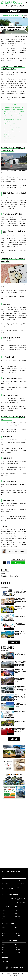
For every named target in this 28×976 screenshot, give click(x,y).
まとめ (4, 141)
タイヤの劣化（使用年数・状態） (12, 127)
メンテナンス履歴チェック (11, 129)
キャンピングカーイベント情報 (20, 899)
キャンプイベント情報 (20, 902)
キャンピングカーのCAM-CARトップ (9, 15)
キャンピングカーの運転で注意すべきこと (12, 131)
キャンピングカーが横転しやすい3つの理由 (12, 109)
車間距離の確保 (8, 135)
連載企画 (17, 887)
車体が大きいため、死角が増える (12, 113)
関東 (3, 919)
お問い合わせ (24, 973)
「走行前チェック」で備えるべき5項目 (11, 119)
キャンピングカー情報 (7, 888)
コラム (6, 5)
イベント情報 (14, 5)
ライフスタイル (18, 880)
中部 (16, 911)
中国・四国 (17, 916)
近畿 (16, 913)
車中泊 (4, 886)
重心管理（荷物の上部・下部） (12, 123)
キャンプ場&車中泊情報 (7, 6)
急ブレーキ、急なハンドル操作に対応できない (15, 116)
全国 (3, 911)
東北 (3, 916)
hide (15, 104)
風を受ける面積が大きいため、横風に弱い (14, 111)
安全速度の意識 (8, 133)
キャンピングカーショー (20, 883)
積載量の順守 (7, 121)
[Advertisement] (14, 817)
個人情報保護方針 (16, 973)
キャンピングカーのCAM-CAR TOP (11, 871)
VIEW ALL (14, 642)
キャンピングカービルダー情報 (20, 6)
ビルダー (17, 890)
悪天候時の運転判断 (9, 139)
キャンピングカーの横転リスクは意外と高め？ (13, 107)
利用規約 (9, 973)
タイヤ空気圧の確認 (9, 125)
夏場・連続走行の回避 (10, 137)
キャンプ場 (5, 883)
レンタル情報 (21, 5)
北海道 (4, 913)
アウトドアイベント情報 (7, 899)
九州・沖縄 (17, 919)
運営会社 (3, 973)
